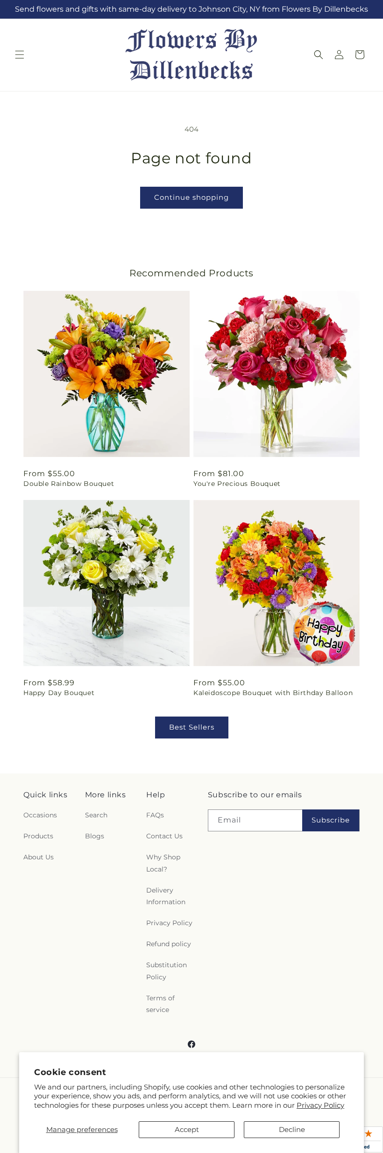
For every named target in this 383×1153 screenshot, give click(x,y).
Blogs (94, 836)
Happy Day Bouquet (58, 693)
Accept (187, 1129)
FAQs (155, 815)
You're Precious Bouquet (237, 483)
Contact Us (164, 836)
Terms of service (160, 1004)
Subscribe (331, 820)
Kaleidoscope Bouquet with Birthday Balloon (273, 693)
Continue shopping (191, 197)
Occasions (40, 815)
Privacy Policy (320, 1105)
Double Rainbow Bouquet (68, 483)
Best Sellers (191, 727)
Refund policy (168, 944)
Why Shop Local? (163, 863)
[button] (19, 54)
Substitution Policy (166, 971)
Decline (292, 1129)
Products (38, 836)
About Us (38, 857)
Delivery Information (165, 896)
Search (96, 815)
